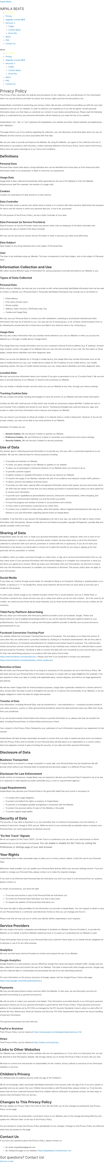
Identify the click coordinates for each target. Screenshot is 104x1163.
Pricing (9, 16)
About (8, 37)
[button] (52, 49)
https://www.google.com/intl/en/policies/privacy (21, 981)
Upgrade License (15, 19)
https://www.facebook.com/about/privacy (18, 657)
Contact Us (10, 43)
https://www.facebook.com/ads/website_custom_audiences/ (26, 660)
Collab (11, 26)
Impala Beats (5, 2)
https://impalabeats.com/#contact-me (54, 1151)
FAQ (7, 40)
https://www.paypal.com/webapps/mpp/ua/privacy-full (57, 1032)
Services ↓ (10, 23)
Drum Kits (12, 33)
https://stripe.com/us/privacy (46, 1042)
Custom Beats (14, 30)
